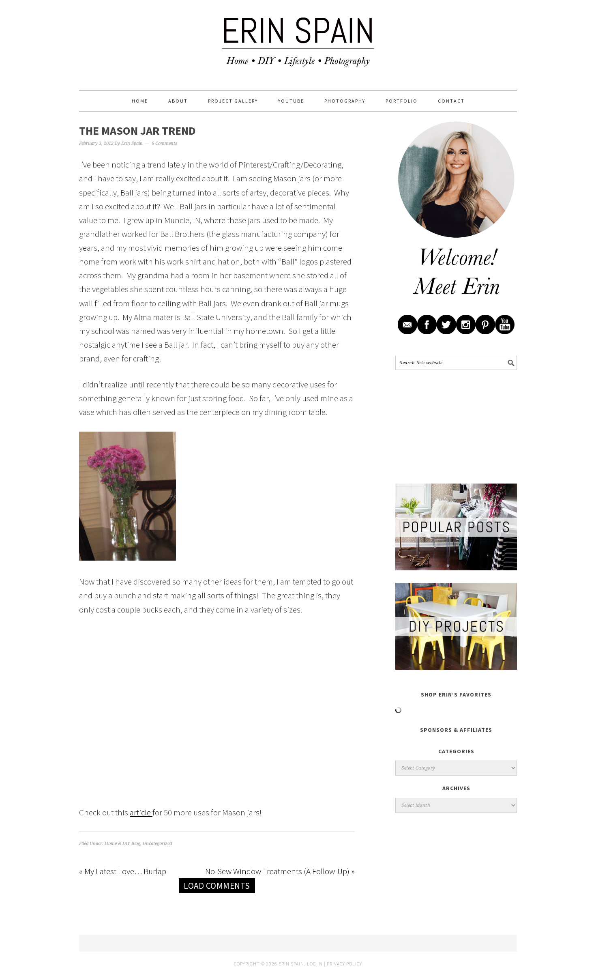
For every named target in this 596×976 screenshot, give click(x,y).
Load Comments (217, 885)
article (141, 812)
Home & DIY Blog (122, 843)
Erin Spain (298, 41)
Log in (315, 964)
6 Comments (164, 143)
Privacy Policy (344, 964)
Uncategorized (157, 843)
